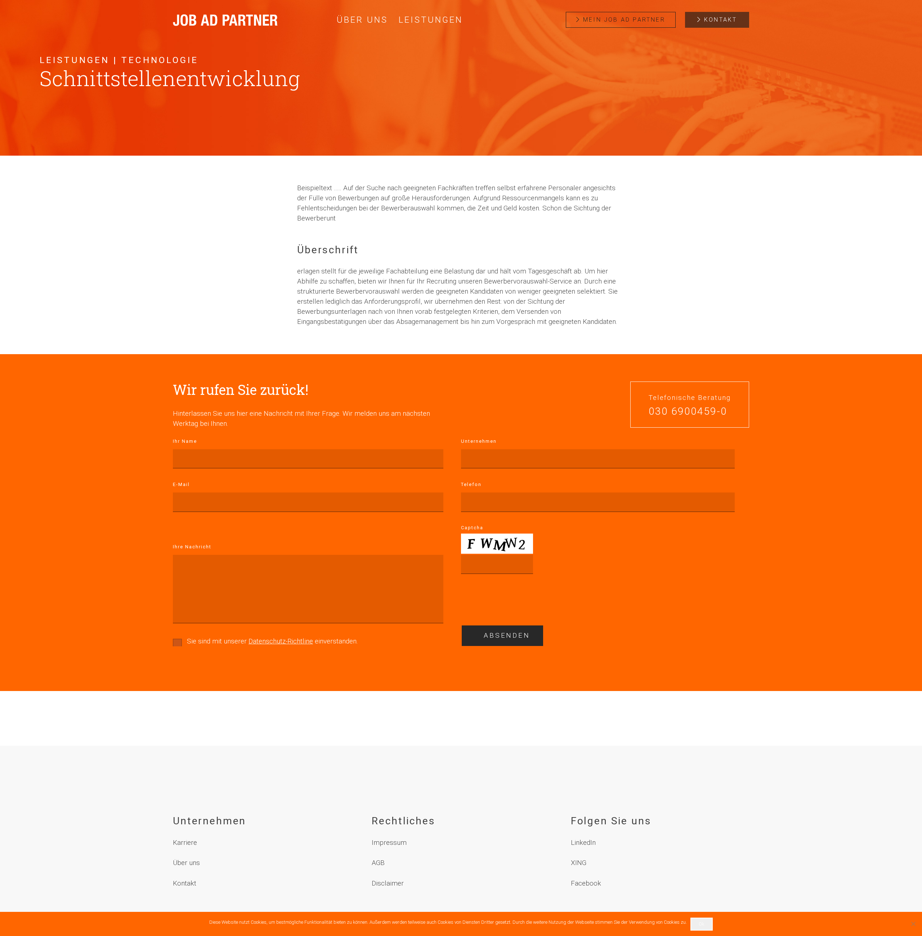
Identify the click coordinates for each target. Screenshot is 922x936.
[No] (913, 923)
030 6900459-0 (688, 411)
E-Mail (181, 484)
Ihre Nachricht (192, 546)
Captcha (472, 527)
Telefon (471, 484)
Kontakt (184, 883)
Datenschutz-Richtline (281, 641)
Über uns (186, 863)
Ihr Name (185, 441)
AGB (378, 863)
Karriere (185, 842)
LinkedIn (583, 842)
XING (578, 863)
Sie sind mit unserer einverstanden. (272, 641)
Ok (701, 924)
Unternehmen (479, 441)
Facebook (586, 883)
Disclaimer (388, 883)
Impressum (389, 842)
